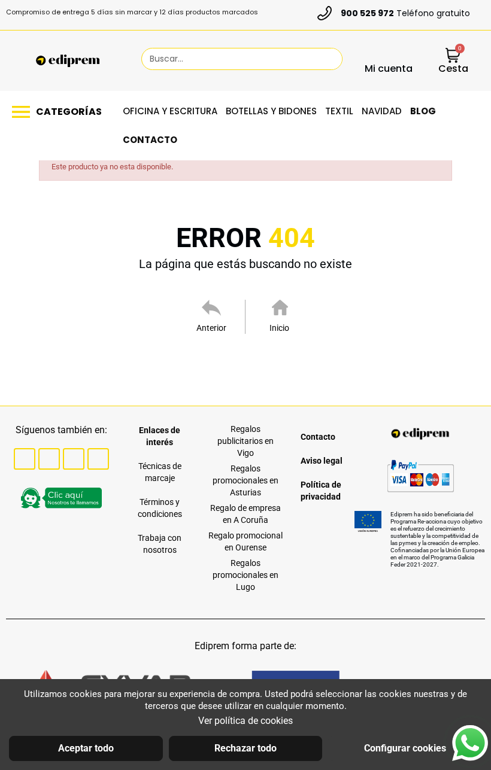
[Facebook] (24, 459)
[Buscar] (327, 58)
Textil (339, 111)
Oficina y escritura (170, 111)
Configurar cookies (405, 748)
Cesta (453, 68)
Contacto (150, 139)
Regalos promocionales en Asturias (245, 480)
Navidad (382, 111)
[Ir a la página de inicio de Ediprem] (68, 61)
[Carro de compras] (453, 56)
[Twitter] (49, 459)
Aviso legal (322, 460)
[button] (60, 112)
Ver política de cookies (245, 720)
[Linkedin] (98, 459)
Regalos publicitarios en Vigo (245, 441)
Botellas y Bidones (271, 111)
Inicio (279, 328)
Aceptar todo (86, 748)
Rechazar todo (245, 748)
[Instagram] (73, 459)
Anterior (211, 328)
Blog (423, 111)
